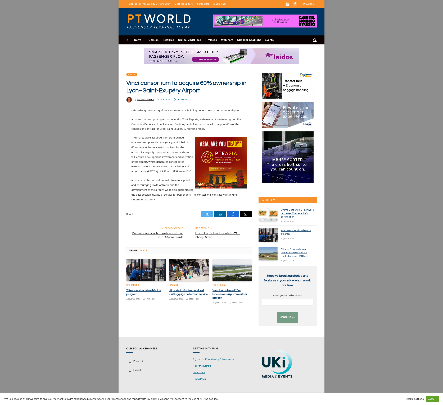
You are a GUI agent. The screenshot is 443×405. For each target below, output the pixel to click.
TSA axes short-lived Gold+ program (143, 292)
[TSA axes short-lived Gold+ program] (146, 270)
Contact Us (203, 3)
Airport (132, 74)
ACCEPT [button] (432, 399)
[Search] (315, 40)
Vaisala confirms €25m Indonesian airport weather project (230, 294)
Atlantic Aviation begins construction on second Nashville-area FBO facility (296, 252)
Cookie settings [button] (415, 399)
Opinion (153, 39)
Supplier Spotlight (249, 39)
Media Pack (219, 3)
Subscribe (308, 4)
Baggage (174, 285)
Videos (212, 39)
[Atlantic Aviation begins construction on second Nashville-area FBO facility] (268, 253)
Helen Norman (145, 100)
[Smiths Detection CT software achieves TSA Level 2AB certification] (268, 214)
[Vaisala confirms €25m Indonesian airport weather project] (232, 270)
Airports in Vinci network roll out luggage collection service (188, 292)
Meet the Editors (183, 3)
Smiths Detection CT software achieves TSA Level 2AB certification (297, 213)
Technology (219, 285)
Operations (132, 285)
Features (168, 39)
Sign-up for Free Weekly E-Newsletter (149, 3)
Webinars (227, 39)
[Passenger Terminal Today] (161, 21)
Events (269, 39)
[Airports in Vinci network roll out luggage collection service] (189, 270)
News (137, 39)
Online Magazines (189, 39)
